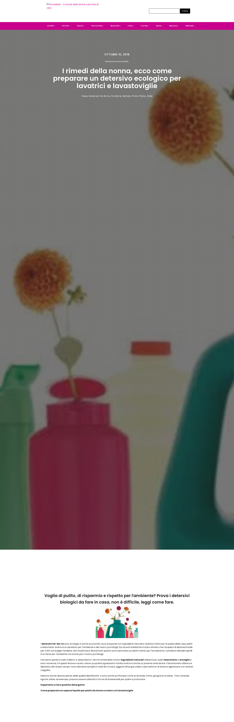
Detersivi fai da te (99, 96)
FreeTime (189, 26)
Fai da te (116, 96)
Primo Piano (139, 96)
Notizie (65, 26)
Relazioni (115, 26)
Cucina (144, 26)
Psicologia (97, 26)
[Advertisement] (117, 572)
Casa (130, 26)
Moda (158, 26)
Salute (80, 26)
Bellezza (173, 26)
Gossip (50, 26)
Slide (150, 96)
